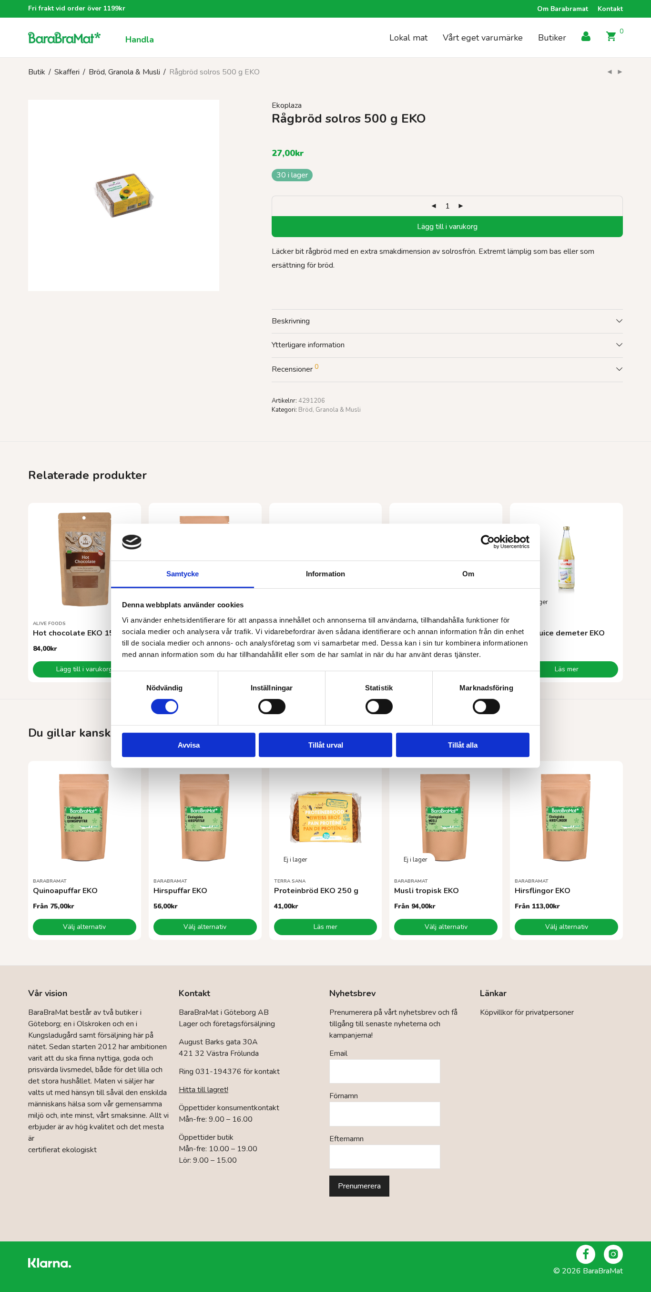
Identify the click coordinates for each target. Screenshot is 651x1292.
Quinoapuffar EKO (65, 891)
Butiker (552, 37)
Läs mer (567, 669)
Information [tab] (325, 574)
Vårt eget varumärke (483, 37)
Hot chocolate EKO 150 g (79, 633)
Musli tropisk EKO (426, 891)
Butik (36, 72)
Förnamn (343, 1096)
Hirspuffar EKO (180, 891)
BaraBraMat (50, 881)
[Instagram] (613, 1254)
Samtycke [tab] (182, 574)
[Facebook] (585, 1254)
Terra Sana (289, 881)
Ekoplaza (287, 105)
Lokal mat (408, 37)
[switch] (271, 706)
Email (338, 1053)
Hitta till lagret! (203, 1089)
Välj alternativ (84, 926)
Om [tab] (468, 574)
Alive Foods (49, 623)
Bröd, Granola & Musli (124, 72)
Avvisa (189, 744)
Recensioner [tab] (295, 368)
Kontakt (610, 9)
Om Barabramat (562, 9)
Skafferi (67, 72)
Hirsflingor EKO (542, 891)
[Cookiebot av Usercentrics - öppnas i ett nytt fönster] (487, 542)
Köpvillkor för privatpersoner (527, 1012)
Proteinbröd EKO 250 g (316, 891)
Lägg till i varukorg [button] (84, 669)
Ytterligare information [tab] (308, 345)
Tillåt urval (325, 744)
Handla (139, 39)
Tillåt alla (463, 744)
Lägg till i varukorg (447, 226)
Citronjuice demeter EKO (560, 633)
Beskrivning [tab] (291, 321)
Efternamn (346, 1139)
